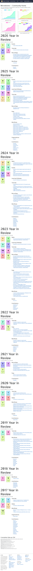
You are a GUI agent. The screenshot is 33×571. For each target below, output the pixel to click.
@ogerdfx (14, 146)
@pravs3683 (15, 463)
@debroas (14, 218)
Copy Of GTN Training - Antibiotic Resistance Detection (21, 440)
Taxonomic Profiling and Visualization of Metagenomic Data (22, 249)
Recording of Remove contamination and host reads (21, 54)
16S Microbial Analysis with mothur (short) (19, 434)
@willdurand (15, 521)
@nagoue (14, 460)
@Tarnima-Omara (15, 147)
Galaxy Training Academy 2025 (17, 86)
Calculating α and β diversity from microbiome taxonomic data (22, 186)
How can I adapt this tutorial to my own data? (20, 375)
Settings (21, 1)
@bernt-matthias (15, 531)
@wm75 (14, 520)
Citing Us (26, 561)
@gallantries (15, 415)
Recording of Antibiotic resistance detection (19, 369)
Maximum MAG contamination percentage (19, 115)
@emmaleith (15, 461)
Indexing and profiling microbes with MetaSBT (20, 99)
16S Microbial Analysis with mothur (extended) (20, 501)
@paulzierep (15, 309)
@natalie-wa (15, 223)
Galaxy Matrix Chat (19, 559)
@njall (14, 465)
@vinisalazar (15, 144)
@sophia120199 (15, 308)
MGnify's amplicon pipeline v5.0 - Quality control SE (20, 128)
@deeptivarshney (15, 346)
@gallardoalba (15, 419)
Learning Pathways (12, 1)
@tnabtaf (14, 522)
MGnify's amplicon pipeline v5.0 (18, 131)
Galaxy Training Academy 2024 (17, 173)
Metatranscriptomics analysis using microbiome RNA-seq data (22, 432)
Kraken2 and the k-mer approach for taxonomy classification (22, 288)
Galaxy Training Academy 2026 (17, 45)
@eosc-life (14, 300)
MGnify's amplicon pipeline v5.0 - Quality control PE (20, 129)
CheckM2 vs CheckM (16, 116)
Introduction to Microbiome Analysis (18, 505)
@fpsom (14, 464)
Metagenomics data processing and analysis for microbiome (22, 244)
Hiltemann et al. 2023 (28, 559)
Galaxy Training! (6, 1)
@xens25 (14, 67)
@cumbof (14, 487)
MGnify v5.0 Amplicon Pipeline (17, 100)
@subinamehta (15, 486)
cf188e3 (20, 562)
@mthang (14, 143)
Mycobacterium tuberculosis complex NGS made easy (21, 83)
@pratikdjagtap (15, 526)
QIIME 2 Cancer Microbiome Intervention (19, 190)
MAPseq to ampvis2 (16, 132)
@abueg (14, 351)
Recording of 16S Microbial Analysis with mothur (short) (21, 370)
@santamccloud (15, 145)
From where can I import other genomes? (19, 280)
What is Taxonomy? (16, 328)
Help (17, 1)
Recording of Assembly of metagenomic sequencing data (21, 57)
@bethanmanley (15, 221)
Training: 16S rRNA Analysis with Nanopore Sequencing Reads (22, 403)
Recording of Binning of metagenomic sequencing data (21, 58)
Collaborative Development (12, 559)
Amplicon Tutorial (16, 478)
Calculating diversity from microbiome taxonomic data (21, 207)
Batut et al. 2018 (27, 560)
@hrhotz (14, 528)
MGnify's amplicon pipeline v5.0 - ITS (18, 130)
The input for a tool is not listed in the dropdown (20, 329)
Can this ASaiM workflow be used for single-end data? (21, 332)
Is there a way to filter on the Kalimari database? (20, 279)
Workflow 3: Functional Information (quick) (19, 404)
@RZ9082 (14, 222)
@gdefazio (14, 68)
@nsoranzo (15, 527)
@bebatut (14, 532)
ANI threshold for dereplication (17, 117)
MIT (17, 563)
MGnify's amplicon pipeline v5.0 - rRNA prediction (20, 127)
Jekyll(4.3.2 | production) (20, 564)
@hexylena (14, 529)
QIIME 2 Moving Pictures (17, 189)
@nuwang (14, 462)
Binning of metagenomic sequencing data (19, 248)
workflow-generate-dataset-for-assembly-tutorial (20, 296)
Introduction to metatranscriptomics (18, 399)
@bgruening (15, 530)
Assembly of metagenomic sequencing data (19, 322)
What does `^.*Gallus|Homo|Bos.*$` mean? (19, 284)
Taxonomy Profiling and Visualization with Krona (20, 210)
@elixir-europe (15, 516)
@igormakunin (15, 220)
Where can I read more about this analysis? (19, 374)
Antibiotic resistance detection (17, 433)
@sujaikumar (15, 219)
